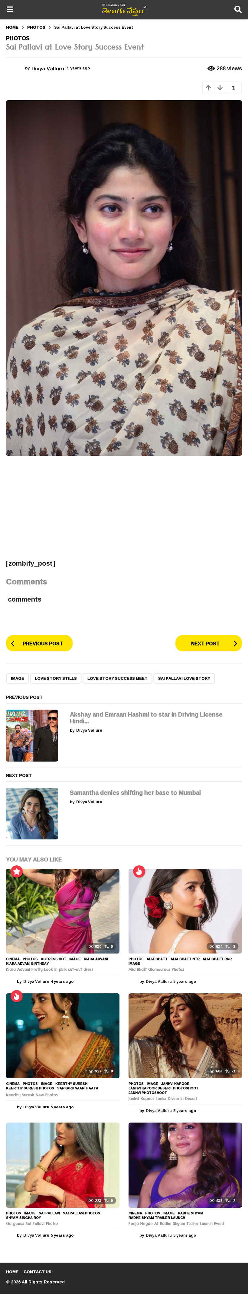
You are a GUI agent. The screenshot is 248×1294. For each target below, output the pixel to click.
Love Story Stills (56, 678)
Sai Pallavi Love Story (184, 678)
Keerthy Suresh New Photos (32, 1095)
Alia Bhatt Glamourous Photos (156, 970)
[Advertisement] (124, 507)
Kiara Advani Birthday (27, 963)
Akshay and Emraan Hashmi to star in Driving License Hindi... (146, 717)
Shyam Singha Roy (23, 1217)
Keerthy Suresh (71, 1083)
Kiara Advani (96, 959)
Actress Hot (53, 959)
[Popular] (17, 871)
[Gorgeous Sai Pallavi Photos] (62, 1165)
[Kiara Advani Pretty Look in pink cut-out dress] (62, 911)
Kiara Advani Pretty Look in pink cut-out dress (49, 970)
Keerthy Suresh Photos (30, 1088)
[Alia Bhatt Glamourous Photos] (185, 911)
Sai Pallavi (49, 1213)
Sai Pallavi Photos (81, 1213)
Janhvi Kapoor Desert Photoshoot (163, 1088)
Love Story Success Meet (117, 678)
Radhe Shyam (190, 1213)
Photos (18, 38)
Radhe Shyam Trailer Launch (157, 1217)
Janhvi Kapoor (175, 1083)
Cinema (13, 959)
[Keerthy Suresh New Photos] (62, 1035)
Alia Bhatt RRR (217, 959)
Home (12, 1271)
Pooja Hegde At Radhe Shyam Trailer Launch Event (176, 1224)
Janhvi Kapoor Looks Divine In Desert (163, 1099)
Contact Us (37, 1271)
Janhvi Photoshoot (148, 1092)
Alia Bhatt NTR (185, 959)
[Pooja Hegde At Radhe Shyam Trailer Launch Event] (185, 1165)
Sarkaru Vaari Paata (77, 1088)
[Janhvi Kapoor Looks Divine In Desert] (185, 1035)
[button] (10, 10)
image (17, 678)
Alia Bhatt (157, 959)
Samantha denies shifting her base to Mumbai (135, 792)
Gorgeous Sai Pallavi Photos (32, 1224)
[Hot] (139, 871)
